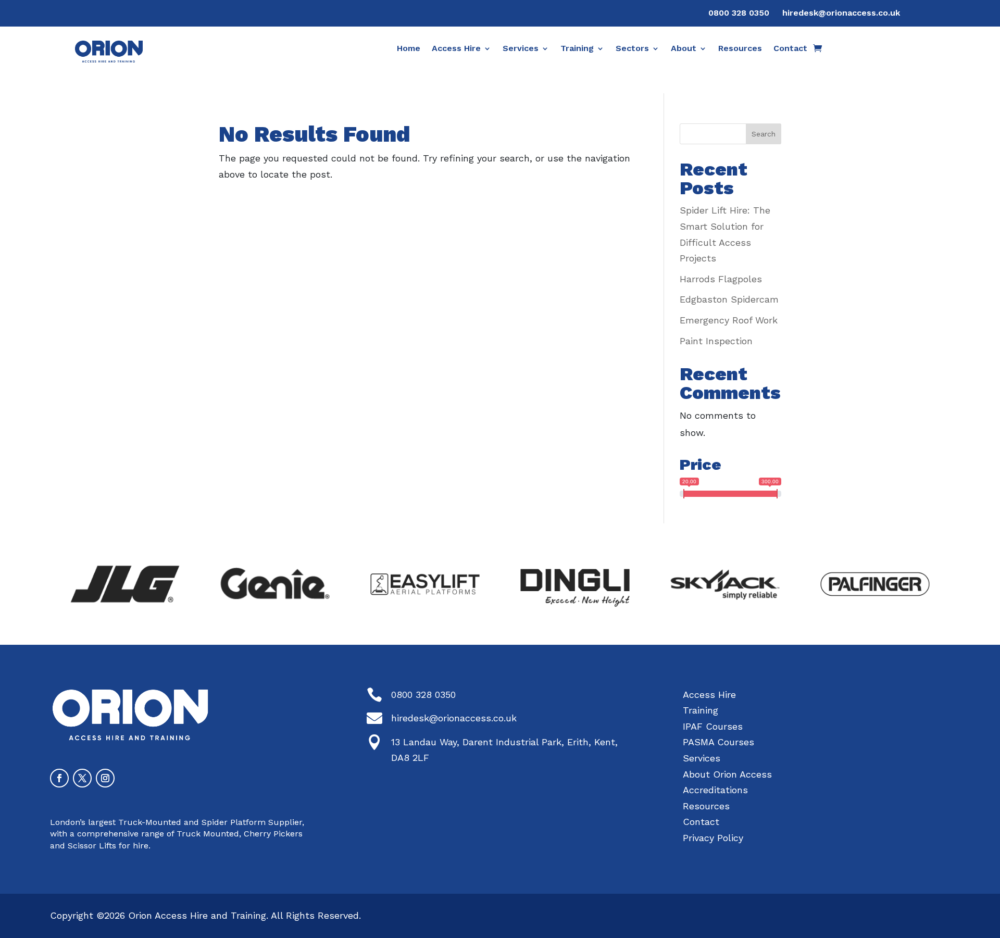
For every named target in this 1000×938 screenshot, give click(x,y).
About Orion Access (727, 774)
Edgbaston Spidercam (729, 299)
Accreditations (715, 789)
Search (764, 134)
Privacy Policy (713, 837)
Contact (790, 49)
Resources (740, 49)
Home (408, 49)
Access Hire (456, 49)
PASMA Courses (718, 741)
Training (577, 49)
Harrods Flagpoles (721, 278)
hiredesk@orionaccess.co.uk (841, 13)
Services (521, 49)
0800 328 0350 (738, 13)
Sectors (632, 49)
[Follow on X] (82, 778)
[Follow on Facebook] (59, 778)
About (683, 49)
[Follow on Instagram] (105, 778)
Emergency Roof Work (729, 320)
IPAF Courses (713, 726)
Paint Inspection (716, 340)
